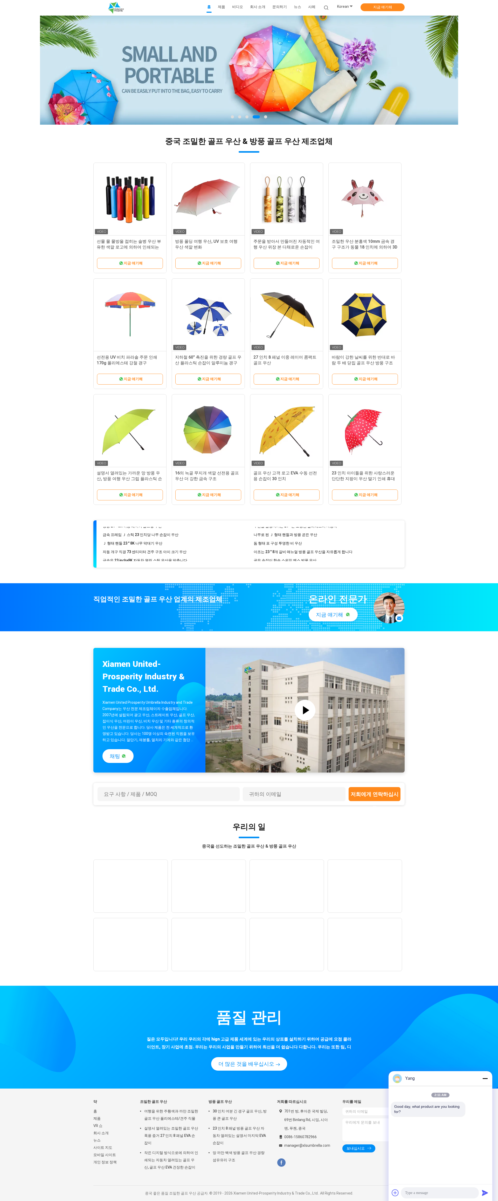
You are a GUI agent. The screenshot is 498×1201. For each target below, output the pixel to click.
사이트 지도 (102, 1147)
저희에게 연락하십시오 (375, 796)
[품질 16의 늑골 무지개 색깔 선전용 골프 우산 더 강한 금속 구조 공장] (208, 430)
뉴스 (97, 1140)
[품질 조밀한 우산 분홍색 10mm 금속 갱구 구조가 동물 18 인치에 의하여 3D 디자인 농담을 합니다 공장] (365, 199)
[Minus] (485, 1078)
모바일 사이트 (104, 1155)
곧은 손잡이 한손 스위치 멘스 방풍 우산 (285, 547)
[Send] (485, 1192)
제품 (97, 1118)
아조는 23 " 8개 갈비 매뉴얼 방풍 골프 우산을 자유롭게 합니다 (303, 539)
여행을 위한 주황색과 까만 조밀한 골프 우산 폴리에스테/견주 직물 (171, 1115)
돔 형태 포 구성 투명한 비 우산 (278, 530)
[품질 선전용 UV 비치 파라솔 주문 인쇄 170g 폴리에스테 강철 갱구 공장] (130, 315)
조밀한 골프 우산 (153, 1101)
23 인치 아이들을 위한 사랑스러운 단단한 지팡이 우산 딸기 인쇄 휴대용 (363, 479)
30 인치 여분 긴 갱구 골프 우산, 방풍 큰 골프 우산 (240, 1115)
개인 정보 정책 (105, 1162)
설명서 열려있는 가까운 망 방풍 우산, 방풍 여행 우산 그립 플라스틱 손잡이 (129, 479)
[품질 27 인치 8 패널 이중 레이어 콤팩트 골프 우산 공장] (286, 315)
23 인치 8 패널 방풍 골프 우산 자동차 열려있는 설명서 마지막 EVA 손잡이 (239, 1135)
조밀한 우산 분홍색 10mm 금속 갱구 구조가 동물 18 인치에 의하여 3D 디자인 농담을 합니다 (364, 247)
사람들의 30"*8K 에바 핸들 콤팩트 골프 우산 (289, 556)
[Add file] (395, 1192)
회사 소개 (101, 1133)
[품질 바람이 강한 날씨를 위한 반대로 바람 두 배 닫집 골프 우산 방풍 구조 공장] (365, 315)
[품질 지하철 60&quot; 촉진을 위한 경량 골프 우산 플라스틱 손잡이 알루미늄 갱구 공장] (208, 315)
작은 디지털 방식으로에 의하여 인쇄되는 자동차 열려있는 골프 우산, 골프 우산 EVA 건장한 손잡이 (171, 1160)
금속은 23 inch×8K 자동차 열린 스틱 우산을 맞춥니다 (145, 547)
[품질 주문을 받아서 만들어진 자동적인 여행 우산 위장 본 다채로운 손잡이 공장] (286, 199)
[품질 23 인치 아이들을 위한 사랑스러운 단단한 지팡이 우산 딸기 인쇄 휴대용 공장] (365, 430)
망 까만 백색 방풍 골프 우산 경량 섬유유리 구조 (239, 1156)
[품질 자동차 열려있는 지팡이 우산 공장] (249, 70)
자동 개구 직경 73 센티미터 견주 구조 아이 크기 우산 (144, 539)
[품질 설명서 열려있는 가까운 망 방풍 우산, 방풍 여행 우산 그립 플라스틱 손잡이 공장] (130, 430)
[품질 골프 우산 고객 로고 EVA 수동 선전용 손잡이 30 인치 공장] (286, 430)
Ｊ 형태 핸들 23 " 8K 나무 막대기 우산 (132, 530)
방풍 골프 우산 (220, 1101)
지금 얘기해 (382, 7)
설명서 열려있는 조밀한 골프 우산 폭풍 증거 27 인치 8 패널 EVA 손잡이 (171, 1135)
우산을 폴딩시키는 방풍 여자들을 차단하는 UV (140, 556)
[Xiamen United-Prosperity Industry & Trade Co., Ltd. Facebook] (281, 1162)
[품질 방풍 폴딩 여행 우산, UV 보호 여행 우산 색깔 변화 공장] (208, 199)
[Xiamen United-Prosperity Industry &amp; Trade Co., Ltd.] (116, 8)
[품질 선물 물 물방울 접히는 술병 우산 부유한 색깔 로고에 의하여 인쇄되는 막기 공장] (130, 199)
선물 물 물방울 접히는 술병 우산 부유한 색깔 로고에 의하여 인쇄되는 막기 (129, 247)
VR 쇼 (97, 1126)
